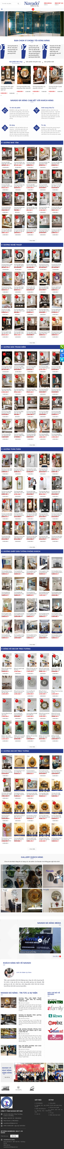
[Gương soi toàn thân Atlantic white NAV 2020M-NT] (7, 483)
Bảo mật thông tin (41, 1108)
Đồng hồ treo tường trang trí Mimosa (19, 691)
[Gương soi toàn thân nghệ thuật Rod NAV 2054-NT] (7, 505)
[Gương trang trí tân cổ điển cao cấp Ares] (44, 830)
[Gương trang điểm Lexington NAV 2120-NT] (32, 381)
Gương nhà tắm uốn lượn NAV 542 (44, 208)
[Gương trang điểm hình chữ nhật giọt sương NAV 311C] (32, 403)
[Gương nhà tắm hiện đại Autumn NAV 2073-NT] (44, 154)
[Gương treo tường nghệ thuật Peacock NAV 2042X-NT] (44, 256)
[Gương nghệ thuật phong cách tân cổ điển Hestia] (19, 830)
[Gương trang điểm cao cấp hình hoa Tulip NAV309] (7, 426)
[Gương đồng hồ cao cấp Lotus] (7, 705)
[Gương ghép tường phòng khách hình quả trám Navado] (19, 605)
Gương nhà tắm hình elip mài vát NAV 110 (32, 208)
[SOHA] (55, 1018)
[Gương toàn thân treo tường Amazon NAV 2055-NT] (19, 505)
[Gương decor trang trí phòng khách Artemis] (57, 830)
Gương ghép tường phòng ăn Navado (44, 593)
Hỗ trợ (51, 1100)
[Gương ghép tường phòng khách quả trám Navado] (32, 562)
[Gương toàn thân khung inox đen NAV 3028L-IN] (19, 460)
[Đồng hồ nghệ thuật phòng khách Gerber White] (44, 660)
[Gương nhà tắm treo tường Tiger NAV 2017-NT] (19, 176)
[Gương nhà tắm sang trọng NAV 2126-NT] (32, 154)
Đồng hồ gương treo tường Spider (44, 714)
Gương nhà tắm (10, 143)
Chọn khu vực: (4, 1136)
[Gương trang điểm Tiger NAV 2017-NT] (7, 381)
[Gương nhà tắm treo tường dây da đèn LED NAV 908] (44, 221)
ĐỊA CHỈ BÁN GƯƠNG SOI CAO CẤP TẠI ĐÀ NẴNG (30, 1046)
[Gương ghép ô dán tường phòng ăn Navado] (44, 562)
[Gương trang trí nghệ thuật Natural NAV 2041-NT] (7, 256)
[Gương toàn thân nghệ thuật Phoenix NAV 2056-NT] (44, 505)
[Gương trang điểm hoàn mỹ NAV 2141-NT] (19, 381)
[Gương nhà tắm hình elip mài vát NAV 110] (32, 199)
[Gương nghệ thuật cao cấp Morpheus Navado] (44, 785)
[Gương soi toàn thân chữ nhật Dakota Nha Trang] (32, 785)
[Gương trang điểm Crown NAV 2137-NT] (44, 358)
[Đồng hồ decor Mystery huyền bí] (44, 682)
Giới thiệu (38, 1100)
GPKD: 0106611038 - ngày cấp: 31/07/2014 (14, 1125)
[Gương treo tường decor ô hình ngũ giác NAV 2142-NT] (7, 762)
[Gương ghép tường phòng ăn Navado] (44, 584)
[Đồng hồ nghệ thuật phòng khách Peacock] (7, 660)
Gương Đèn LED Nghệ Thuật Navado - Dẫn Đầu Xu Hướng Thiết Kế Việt (30, 999)
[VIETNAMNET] (55, 1032)
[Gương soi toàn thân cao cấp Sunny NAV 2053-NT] (32, 505)
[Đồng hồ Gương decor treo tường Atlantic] (57, 705)
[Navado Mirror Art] (32, 36)
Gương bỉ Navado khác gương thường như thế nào (30, 1015)
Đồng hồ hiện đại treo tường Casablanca (32, 669)
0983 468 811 (7, 1145)
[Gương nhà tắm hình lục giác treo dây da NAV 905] (19, 221)
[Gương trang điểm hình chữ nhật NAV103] (19, 403)
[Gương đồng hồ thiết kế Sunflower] (32, 705)
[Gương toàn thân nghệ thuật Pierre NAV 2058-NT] (7, 528)
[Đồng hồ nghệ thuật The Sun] (19, 660)
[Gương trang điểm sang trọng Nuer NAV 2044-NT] (24, 75)
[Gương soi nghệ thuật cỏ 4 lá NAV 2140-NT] (7, 301)
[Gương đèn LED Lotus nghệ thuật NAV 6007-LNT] (32, 278)
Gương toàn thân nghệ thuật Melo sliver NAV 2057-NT (7, 88)
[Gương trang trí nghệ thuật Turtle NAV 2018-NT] (44, 323)
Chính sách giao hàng (56, 1105)
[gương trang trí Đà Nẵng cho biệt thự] (53, 876)
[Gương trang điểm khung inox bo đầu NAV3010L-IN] (57, 358)
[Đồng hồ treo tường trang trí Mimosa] (19, 682)
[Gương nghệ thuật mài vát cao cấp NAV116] (57, 301)
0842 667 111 (59, 3)
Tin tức (52, 1112)
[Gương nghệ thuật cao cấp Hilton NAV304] (32, 301)
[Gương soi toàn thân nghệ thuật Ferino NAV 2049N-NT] (19, 528)
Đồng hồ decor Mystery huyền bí (43, 691)
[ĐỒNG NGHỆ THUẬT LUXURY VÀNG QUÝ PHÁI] (57, 727)
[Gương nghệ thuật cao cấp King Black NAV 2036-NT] (19, 256)
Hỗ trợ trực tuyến (54, 1107)
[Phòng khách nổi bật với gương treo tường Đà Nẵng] (53, 900)
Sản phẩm (52, 1103)
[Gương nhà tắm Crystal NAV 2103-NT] (56, 75)
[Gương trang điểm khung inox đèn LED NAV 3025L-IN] (19, 358)
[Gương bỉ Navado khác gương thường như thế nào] (8, 1024)
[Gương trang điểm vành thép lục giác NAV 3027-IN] (32, 426)
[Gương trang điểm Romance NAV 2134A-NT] (32, 358)
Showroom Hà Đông (9, 1139)
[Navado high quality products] (9, 977)
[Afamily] (55, 1011)
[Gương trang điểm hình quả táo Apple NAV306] (57, 403)
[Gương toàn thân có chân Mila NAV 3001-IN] (44, 483)
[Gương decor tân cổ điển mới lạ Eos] (19, 807)
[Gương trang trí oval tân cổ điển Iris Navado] (19, 762)
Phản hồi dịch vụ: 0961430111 (11, 1120)
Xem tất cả (7, 1077)
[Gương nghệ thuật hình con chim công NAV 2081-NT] (32, 256)
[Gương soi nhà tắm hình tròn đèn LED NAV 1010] (32, 221)
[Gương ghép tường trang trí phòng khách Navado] (7, 562)
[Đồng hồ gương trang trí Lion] (57, 682)
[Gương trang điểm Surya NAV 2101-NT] (57, 426)
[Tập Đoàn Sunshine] (5, 1088)
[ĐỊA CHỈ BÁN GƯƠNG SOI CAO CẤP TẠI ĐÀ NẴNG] (8, 1055)
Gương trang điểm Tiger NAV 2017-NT (6, 390)
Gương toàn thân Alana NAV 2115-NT (19, 492)
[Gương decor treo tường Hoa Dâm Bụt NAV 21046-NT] (44, 762)
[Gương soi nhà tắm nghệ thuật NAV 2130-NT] (57, 221)
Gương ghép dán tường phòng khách (21, 551)
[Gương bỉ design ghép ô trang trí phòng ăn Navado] (44, 626)
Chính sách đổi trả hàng (56, 1110)
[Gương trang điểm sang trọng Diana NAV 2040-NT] (44, 381)
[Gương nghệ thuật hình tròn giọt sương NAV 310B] (44, 301)
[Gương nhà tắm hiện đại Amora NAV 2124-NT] (57, 154)
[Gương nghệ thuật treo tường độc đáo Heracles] (57, 807)
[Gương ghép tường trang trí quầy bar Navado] (44, 605)
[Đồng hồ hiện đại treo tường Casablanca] (32, 660)
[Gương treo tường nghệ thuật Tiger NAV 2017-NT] (7, 278)
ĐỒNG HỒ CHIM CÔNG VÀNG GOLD (7, 736)
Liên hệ (38, 1114)
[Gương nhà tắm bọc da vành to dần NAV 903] (7, 221)
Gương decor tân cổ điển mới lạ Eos (19, 816)
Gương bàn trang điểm (14, 347)
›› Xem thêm (32, 240)
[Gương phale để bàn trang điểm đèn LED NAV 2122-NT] (7, 358)
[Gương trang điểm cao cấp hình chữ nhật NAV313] (44, 403)
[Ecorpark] (19, 1088)
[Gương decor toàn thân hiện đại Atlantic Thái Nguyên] (32, 460)
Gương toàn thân (12, 449)
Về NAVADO (39, 1103)
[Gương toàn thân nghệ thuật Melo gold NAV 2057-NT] (44, 528)
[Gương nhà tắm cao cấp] (32, 3)
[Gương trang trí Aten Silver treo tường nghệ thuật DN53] (57, 762)
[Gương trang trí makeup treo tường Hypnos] (32, 762)
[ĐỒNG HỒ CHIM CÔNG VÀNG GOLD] (7, 727)
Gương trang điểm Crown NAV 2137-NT (44, 367)
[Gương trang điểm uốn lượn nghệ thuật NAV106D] (19, 426)
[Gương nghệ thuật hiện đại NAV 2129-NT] (7, 323)
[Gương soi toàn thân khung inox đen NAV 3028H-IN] (7, 460)
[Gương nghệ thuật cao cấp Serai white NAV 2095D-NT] (32, 323)
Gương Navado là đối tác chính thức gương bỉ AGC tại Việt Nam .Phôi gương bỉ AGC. (13, 49)
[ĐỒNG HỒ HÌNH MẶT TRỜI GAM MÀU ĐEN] (57, 660)
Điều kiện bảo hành (55, 1115)
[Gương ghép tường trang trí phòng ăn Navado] (32, 626)
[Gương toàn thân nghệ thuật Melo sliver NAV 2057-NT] (8, 75)
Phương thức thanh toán (42, 1111)
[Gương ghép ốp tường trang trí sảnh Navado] (19, 562)
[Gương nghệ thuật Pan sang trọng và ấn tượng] (44, 807)
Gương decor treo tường (16, 751)
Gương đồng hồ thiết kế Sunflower (32, 714)
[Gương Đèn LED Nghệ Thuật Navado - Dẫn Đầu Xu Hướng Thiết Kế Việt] (8, 1007)
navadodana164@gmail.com (11, 1123)
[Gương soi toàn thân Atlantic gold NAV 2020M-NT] (57, 460)
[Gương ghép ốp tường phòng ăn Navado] (7, 584)
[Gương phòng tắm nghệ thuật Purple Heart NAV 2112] (7, 199)
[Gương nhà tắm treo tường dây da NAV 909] (57, 199)
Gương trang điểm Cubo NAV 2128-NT (44, 434)
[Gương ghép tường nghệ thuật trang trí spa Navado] (57, 584)
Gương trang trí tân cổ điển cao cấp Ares (44, 838)
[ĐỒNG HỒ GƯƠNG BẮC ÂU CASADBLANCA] (32, 727)
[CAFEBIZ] (55, 1025)
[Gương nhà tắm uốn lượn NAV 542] (44, 199)
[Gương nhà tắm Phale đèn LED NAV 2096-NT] (7, 154)
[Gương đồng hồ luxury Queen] (32, 682)
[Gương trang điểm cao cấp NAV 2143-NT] (40, 75)
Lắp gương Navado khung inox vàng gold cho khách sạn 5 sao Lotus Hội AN (30, 1030)
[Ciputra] (32, 1088)
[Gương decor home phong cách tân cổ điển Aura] (32, 807)
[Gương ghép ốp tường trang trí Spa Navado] (19, 584)
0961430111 (48, 3)
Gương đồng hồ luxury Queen (31, 691)
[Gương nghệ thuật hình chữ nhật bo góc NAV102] (19, 301)
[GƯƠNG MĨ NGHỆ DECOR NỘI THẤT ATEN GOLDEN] (7, 785)
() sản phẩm (38, 10)
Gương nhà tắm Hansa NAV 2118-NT (32, 185)
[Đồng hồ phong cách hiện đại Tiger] (7, 682)
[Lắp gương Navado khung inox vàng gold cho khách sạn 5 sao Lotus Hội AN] (8, 1038)
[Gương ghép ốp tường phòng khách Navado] (32, 584)
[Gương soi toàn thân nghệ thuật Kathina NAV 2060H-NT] (32, 528)
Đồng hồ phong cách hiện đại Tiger (7, 691)
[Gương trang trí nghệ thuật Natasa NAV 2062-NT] (57, 323)
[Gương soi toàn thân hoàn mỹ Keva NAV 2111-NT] (57, 528)
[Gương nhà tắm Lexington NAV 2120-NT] (7, 176)
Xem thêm (21, 877)
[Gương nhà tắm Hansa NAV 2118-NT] (32, 176)
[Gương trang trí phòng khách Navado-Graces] (7, 807)
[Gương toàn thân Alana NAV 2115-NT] (19, 483)
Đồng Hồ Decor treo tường (16, 649)
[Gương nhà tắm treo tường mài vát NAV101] (19, 199)
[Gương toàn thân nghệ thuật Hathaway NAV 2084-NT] (32, 483)
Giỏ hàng (38, 9)
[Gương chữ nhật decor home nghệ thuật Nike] (57, 785)
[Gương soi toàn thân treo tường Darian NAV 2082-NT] (57, 505)
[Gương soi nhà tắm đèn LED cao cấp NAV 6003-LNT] (57, 176)
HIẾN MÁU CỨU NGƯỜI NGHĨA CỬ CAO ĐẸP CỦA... (30, 1080)
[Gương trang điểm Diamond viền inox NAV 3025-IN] (57, 381)
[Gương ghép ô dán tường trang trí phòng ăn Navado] (57, 605)
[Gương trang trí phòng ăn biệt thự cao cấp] (32, 900)
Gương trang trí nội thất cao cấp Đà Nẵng (21, 871)
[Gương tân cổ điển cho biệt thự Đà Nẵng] (11, 900)
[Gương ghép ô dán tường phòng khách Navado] (7, 605)
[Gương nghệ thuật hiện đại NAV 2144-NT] (19, 323)
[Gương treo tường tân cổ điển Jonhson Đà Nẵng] (19, 785)
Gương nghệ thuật (12, 245)
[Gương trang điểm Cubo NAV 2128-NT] (44, 426)
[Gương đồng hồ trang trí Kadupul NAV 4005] (19, 705)
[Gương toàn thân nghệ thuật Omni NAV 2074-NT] (57, 483)
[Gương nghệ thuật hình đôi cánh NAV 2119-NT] (19, 278)
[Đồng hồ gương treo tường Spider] (44, 705)
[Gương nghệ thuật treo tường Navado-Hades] (32, 830)
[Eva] (55, 1039)
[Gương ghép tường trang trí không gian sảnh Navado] (19, 626)
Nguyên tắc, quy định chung (42, 1106)
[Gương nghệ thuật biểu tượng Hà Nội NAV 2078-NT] (44, 278)
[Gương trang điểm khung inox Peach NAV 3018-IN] (7, 403)
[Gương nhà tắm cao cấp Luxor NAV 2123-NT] (19, 154)
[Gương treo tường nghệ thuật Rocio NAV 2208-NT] (57, 256)
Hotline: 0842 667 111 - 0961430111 (12, 1118)
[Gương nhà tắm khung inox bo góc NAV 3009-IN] (44, 176)
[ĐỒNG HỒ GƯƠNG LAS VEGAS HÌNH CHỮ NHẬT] (19, 727)
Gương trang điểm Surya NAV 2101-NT (57, 434)
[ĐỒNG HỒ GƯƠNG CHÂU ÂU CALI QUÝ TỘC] (44, 727)
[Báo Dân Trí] (55, 1003)
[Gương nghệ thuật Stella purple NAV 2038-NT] (57, 278)
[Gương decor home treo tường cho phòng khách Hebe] (7, 830)
